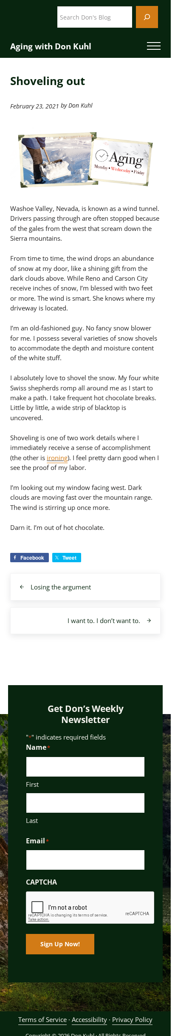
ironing (57, 457)
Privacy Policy (132, 1019)
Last (32, 820)
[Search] (147, 17)
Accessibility (89, 1019)
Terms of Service (42, 1019)
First (32, 784)
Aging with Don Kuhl (50, 46)
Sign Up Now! (60, 944)
